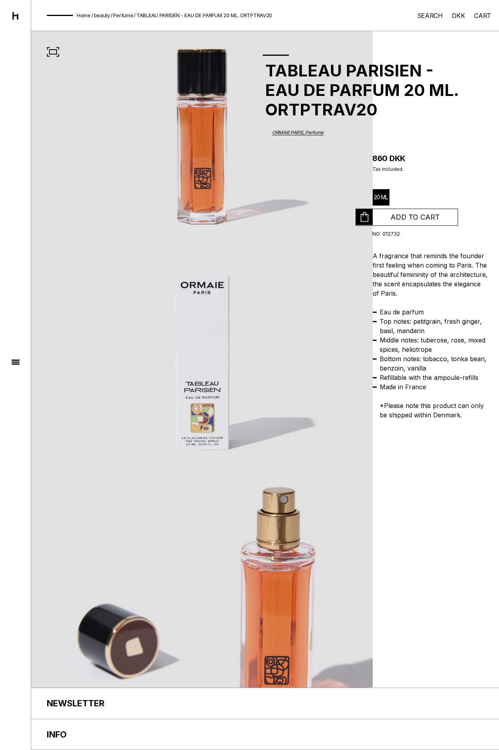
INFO (57, 734)
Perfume (123, 15)
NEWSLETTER (75, 703)
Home (83, 15)
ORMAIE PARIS (287, 132)
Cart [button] (482, 16)
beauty (102, 15)
